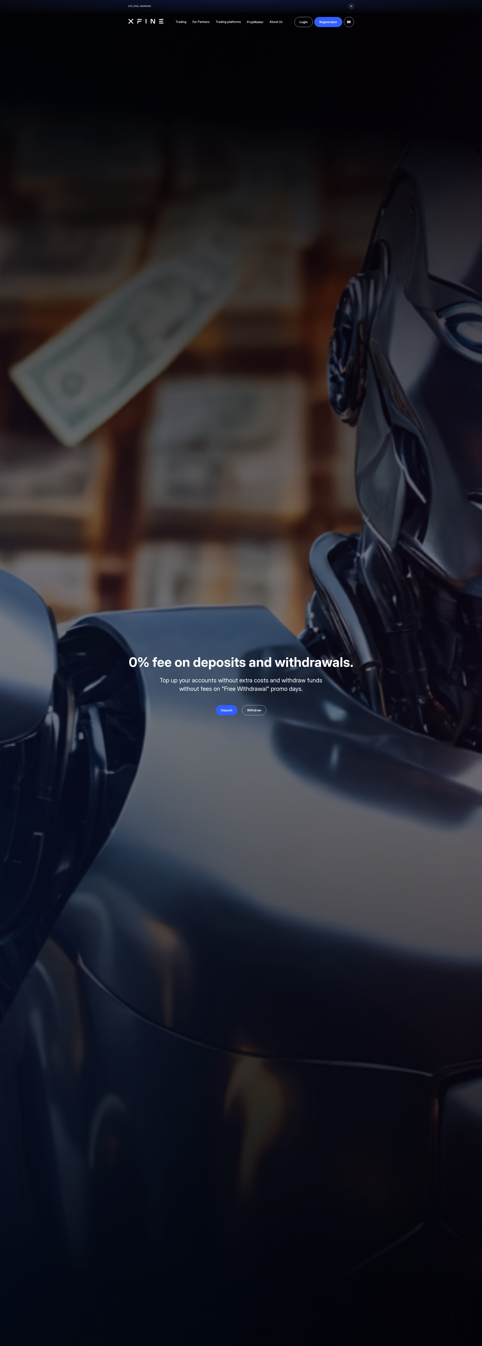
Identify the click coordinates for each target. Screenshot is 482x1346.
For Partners (201, 22)
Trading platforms (228, 22)
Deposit (226, 710)
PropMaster (255, 22)
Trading (180, 22)
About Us (275, 22)
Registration (328, 22)
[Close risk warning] (351, 6)
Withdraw (254, 710)
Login (304, 22)
